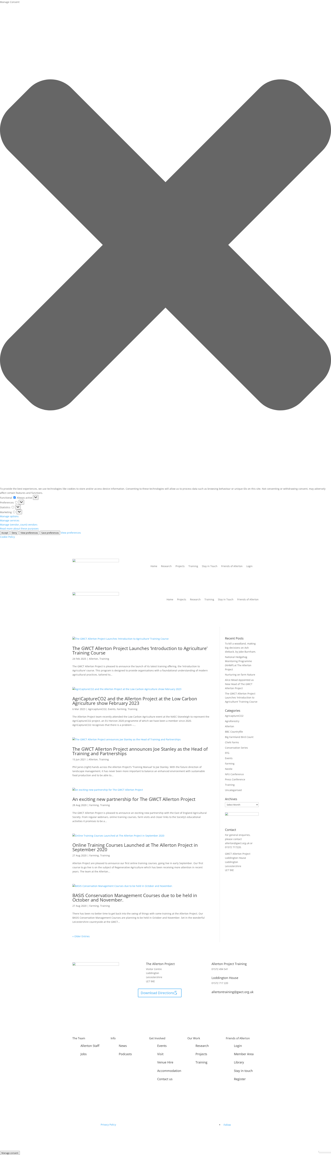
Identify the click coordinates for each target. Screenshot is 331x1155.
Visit (160, 1054)
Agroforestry (232, 721)
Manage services (9, 520)
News (123, 1046)
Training (193, 566)
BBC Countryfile (234, 731)
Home (154, 566)
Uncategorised (233, 790)
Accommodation (169, 1071)
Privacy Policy (108, 1124)
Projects (180, 566)
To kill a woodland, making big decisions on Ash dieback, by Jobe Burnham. (240, 647)
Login (249, 566)
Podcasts (125, 1054)
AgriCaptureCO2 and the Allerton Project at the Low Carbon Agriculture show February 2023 (134, 701)
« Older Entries (81, 936)
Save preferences (50, 532)
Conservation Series (236, 747)
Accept (4, 532)
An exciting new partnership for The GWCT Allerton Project (133, 799)
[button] (165, 245)
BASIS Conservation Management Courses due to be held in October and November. (134, 897)
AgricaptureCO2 (97, 709)
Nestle (228, 769)
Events (112, 709)
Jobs (84, 1054)
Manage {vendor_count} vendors (18, 524)
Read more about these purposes (19, 528)
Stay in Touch (209, 566)
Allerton (93, 658)
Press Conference (235, 779)
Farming (121, 709)
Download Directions (157, 993)
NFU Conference (234, 774)
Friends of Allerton (232, 566)
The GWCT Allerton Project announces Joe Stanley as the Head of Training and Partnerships (140, 751)
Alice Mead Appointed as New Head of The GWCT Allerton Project (239, 684)
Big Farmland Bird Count (239, 737)
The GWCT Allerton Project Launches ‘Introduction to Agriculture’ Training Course (139, 650)
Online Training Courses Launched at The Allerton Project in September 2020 (135, 847)
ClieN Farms (232, 742)
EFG (227, 752)
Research (166, 566)
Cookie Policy (7, 536)
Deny (14, 532)
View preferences (29, 532)
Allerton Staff (90, 1046)
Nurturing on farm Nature (240, 674)
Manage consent (9, 1152)
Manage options (9, 516)
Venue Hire (165, 1062)
